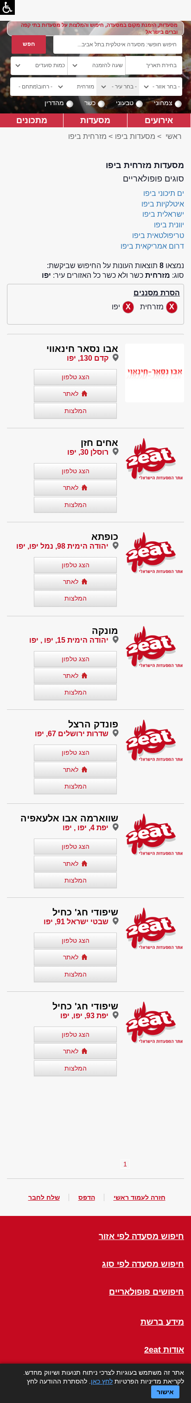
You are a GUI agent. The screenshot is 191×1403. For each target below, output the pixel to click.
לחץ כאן (102, 1381)
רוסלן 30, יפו (87, 452)
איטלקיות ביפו (162, 204)
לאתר (70, 393)
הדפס (86, 1197)
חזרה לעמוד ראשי (140, 1197)
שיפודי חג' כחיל (85, 912)
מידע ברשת (162, 1322)
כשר (90, 102)
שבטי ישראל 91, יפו (76, 922)
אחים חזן (99, 443)
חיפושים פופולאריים (146, 1292)
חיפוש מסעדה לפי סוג (143, 1264)
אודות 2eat (164, 1350)
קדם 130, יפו (87, 358)
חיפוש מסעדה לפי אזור (141, 1236)
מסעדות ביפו (135, 136)
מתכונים (31, 120)
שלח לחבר (44, 1197)
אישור (165, 1392)
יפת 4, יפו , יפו (85, 828)
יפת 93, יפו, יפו (84, 1016)
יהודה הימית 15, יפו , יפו (68, 640)
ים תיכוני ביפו (163, 193)
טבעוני (125, 102)
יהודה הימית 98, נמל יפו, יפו (62, 546)
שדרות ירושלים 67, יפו (71, 734)
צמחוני (163, 102)
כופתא (104, 537)
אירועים (159, 120)
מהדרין (54, 102)
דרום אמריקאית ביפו (152, 246)
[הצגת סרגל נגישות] (7, 7)
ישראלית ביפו (163, 214)
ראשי (174, 136)
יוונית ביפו (169, 225)
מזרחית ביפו (87, 136)
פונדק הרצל (93, 724)
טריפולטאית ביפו (158, 235)
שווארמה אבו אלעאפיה (69, 818)
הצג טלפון (75, 377)
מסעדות (95, 120)
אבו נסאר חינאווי (82, 349)
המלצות (75, 410)
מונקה (105, 631)
